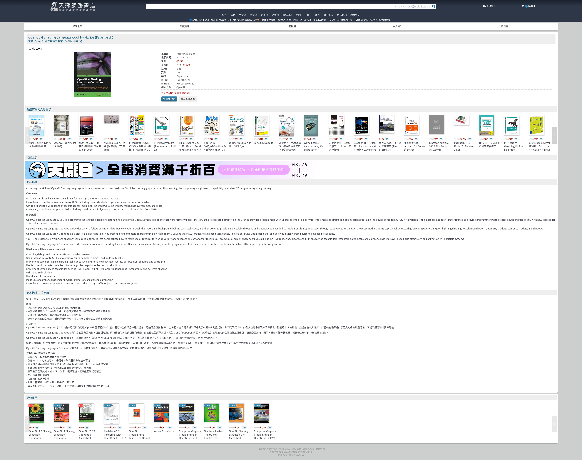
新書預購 (184, 26)
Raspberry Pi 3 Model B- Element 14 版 (464, 146)
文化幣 (332, 19)
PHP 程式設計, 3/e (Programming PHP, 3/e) (165, 146)
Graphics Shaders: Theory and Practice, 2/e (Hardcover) (214, 436)
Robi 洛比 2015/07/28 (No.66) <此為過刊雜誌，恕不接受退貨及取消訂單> (215, 149)
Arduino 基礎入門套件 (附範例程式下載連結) (115, 146)
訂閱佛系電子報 (344, 19)
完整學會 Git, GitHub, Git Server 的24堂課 (414, 146)
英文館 (253, 15)
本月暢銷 (398, 26)
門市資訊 (342, 15)
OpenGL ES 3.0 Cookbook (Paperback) (87, 434)
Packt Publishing (185, 54)
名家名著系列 (319, 19)
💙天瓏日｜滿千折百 (199, 19)
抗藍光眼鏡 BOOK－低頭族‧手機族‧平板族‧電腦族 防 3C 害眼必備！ (140, 148)
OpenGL (181, 87)
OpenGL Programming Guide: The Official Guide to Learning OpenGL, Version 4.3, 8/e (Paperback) (140, 439)
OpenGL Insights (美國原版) (65, 144)
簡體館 (264, 15)
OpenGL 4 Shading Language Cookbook (64, 434)
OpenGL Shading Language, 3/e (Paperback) (238, 434)
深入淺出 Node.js (263, 143)
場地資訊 (355, 15)
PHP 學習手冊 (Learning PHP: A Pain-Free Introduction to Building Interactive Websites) (515, 151)
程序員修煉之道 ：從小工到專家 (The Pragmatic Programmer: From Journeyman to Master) (390, 151)
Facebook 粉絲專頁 (267, 448)
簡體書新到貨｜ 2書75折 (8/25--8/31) (280, 19)
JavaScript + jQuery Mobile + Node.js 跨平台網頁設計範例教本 (365, 148)
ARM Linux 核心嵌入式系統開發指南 (40, 144)
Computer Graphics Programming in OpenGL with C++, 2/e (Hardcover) (190, 436)
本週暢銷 (291, 26)
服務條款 (320, 448)
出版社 (316, 15)
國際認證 (287, 15)
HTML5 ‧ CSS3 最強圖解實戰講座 (489, 144)
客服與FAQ (284, 448)
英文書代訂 (305, 19)
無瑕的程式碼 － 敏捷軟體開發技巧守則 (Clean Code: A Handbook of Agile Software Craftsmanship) (90, 151)
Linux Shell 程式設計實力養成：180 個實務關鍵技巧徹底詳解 (190, 148)
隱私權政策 (308, 448)
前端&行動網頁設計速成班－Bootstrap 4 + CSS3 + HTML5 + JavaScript (539, 148)
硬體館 (275, 15)
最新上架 (77, 26)
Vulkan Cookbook (164, 431)
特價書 (504, 26)
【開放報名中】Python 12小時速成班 (372, 19)
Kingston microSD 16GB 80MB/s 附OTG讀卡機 (439, 146)
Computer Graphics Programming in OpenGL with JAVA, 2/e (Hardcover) (265, 436)
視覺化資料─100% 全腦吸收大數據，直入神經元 (340, 146)
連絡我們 (296, 448)
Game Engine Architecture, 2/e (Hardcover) (313, 146)
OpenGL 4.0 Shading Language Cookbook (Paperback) (40, 436)
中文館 (242, 15)
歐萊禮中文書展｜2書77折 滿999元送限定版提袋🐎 (235, 19)
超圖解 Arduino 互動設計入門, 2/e (240, 144)
